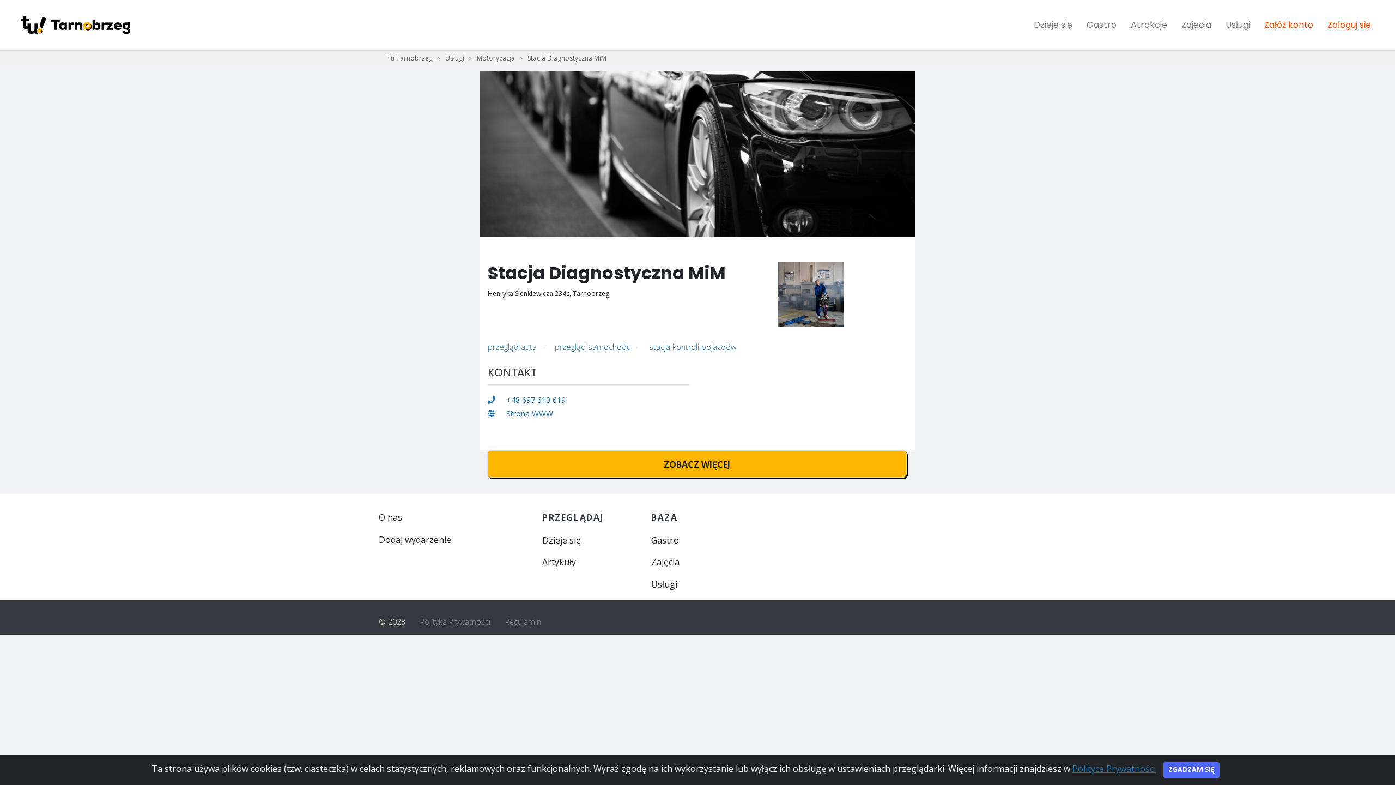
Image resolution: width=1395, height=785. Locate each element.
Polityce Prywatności (1114, 769)
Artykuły (559, 562)
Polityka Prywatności (455, 622)
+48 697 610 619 (535, 400)
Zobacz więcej (697, 464)
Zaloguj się (1349, 25)
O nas (390, 517)
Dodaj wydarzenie (415, 540)
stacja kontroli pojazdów (692, 347)
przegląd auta (512, 347)
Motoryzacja (496, 58)
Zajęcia (1196, 25)
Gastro (1102, 25)
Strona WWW (528, 413)
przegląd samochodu (593, 347)
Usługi (1238, 25)
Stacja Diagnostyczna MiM (566, 58)
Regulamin (523, 622)
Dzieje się (1053, 25)
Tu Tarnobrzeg (410, 58)
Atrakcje (1149, 25)
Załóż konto (1288, 25)
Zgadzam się (1191, 769)
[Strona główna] (75, 25)
